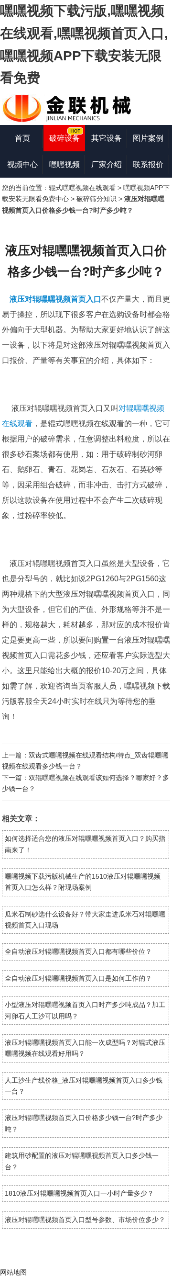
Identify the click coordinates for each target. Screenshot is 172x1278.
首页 (22, 138)
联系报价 (148, 164)
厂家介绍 (106, 164)
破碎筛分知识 (96, 199)
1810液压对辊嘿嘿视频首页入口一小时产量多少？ (79, 1193)
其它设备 (106, 138)
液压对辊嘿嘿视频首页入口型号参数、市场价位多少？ (85, 1219)
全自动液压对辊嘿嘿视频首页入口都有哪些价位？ (78, 951)
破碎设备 (64, 138)
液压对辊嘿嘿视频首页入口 (55, 299)
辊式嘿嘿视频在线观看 (82, 188)
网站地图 (13, 1272)
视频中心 (22, 164)
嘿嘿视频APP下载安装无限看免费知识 (64, 169)
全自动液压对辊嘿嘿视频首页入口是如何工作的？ (78, 978)
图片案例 (148, 138)
